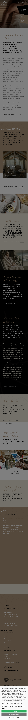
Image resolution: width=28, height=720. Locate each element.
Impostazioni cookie (14, 717)
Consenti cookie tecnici (14, 714)
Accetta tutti (14, 711)
